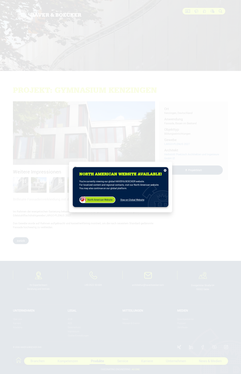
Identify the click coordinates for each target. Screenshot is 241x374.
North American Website (100, 199)
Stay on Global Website (132, 199)
